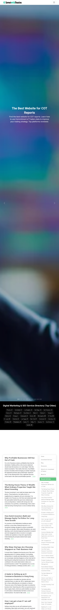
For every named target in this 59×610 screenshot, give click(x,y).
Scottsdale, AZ (18, 410)
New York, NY (33, 419)
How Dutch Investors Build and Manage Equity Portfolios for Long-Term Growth (20, 518)
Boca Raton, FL (27, 413)
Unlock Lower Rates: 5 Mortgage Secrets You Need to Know (47, 580)
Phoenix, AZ (10, 410)
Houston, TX (41, 422)
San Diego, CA (37, 410)
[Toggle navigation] (54, 2)
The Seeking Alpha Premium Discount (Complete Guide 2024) (47, 591)
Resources (44, 466)
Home (42, 456)
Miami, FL (35, 413)
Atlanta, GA (8, 416)
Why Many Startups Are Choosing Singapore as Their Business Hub (19, 548)
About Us (43, 474)
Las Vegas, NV (24, 419)
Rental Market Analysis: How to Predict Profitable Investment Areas (47, 568)
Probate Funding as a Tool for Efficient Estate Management (47, 562)
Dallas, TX (33, 422)
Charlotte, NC (16, 419)
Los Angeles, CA (28, 410)
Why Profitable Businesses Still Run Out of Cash (47, 484)
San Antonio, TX (50, 422)
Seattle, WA (29, 425)
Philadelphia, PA (17, 422)
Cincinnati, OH (42, 419)
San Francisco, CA (48, 410)
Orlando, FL (42, 413)
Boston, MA (33, 416)
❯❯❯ (33, 476)
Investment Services (46, 459)
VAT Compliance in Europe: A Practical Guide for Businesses (47, 542)
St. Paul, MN (51, 416)
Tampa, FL (50, 413)
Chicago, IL (15, 416)
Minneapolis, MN (42, 416)
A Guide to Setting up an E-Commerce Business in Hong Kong (19, 575)
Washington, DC (18, 413)
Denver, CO (9, 413)
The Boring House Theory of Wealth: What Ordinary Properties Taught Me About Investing (20, 487)
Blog (42, 463)
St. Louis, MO (7, 419)
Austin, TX (26, 422)
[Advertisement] (29, 441)
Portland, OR (8, 422)
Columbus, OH (51, 419)
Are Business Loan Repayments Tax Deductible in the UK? (46, 597)
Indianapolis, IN (24, 416)
